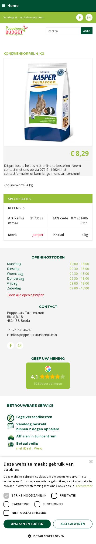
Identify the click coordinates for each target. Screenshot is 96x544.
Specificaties (19, 199)
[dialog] (48, 500)
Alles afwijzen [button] (73, 524)
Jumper (38, 234)
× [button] (91, 461)
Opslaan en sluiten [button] (27, 524)
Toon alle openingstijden (25, 295)
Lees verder (84, 486)
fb (79, 17)
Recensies (16, 208)
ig (89, 17)
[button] (48, 536)
